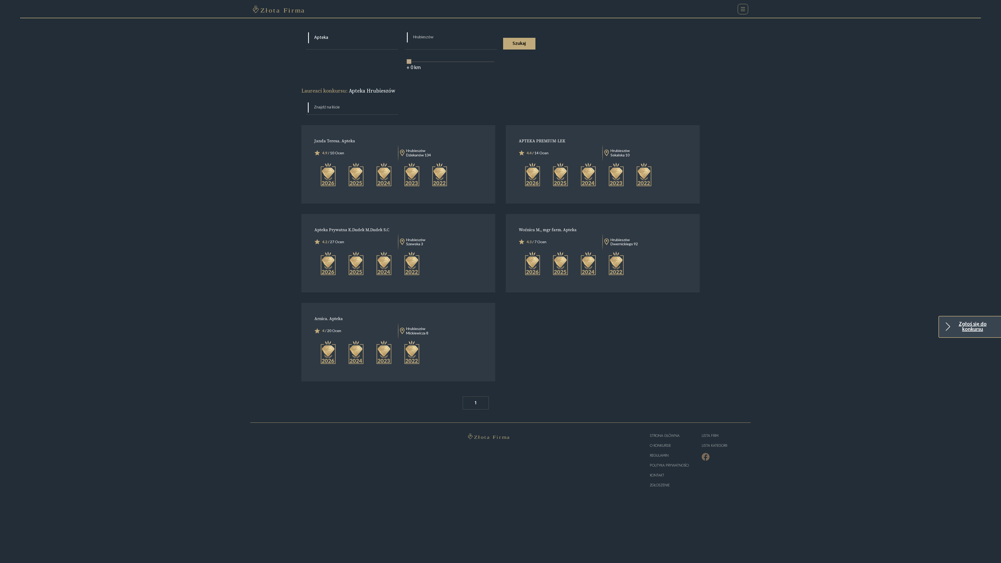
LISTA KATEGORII (714, 445)
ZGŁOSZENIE (660, 485)
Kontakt (657, 475)
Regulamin (659, 455)
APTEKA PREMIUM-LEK (542, 141)
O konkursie (660, 445)
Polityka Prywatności (669, 465)
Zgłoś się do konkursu (973, 327)
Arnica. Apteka (328, 318)
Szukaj (519, 43)
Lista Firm (710, 435)
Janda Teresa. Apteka (334, 141)
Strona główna (665, 435)
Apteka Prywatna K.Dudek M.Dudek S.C (351, 229)
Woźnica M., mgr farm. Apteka (548, 229)
